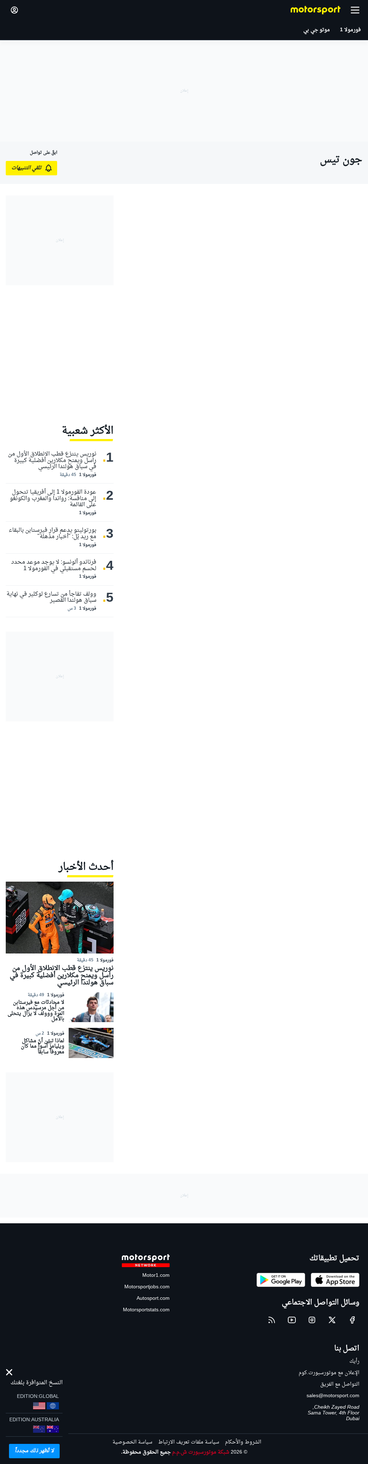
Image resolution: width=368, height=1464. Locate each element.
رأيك (354, 1361)
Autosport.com (153, 1298)
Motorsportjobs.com (147, 1287)
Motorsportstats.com (146, 1310)
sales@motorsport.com (333, 1396)
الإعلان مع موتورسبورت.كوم (329, 1373)
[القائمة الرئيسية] (355, 10)
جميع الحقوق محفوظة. (146, 1452)
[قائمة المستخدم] (14, 10)
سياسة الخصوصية (132, 1442)
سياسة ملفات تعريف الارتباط (188, 1442)
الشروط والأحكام (243, 1442)
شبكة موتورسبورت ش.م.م (200, 1452)
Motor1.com (156, 1275)
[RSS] (271, 1320)
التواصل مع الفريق (339, 1384)
